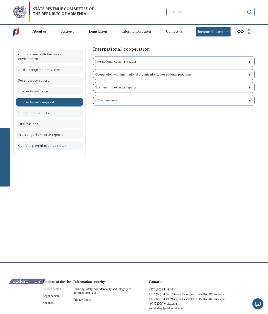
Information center (136, 31)
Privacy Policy (82, 299)
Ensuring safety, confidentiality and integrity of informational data (102, 290)
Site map (48, 302)
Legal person (51, 296)
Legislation (98, 31)
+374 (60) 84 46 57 (161, 294)
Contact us (174, 31)
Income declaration (213, 31)
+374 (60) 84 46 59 (161, 298)
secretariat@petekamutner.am (167, 308)
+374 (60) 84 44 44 (161, 289)
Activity (67, 31)
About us (39, 31)
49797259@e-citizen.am (164, 303)
